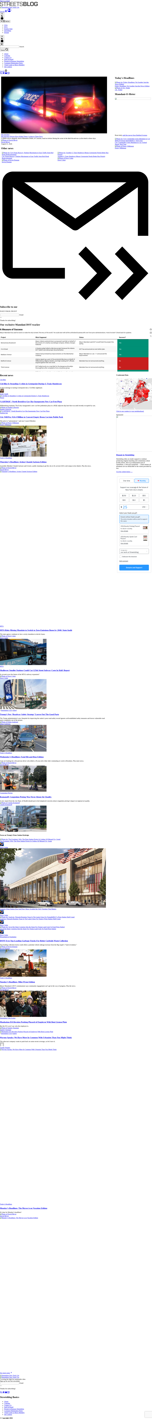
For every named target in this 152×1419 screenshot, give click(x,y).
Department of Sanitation (8, 937)
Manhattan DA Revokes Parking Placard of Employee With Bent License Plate (33, 1022)
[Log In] (9, 11)
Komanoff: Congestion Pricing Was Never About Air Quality (26, 797)
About (6, 54)
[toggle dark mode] (2, 16)
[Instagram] (8, 73)
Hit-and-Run (5, 135)
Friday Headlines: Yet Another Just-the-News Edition (132, 86)
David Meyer (5, 142)
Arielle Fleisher (5, 1048)
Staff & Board (8, 59)
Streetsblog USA (6, 710)
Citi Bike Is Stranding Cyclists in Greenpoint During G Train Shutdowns (31, 384)
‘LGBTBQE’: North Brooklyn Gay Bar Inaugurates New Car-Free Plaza (31, 401)
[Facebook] (3, 73)
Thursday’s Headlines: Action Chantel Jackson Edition (23, 462)
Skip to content (5, 1)
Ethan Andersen (5, 724)
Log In (2, 11)
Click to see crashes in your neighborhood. (130, 411)
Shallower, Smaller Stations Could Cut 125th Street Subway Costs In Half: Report (35, 670)
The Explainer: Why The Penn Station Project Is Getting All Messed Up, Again (26, 841)
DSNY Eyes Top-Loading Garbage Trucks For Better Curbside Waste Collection (34, 941)
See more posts (5, 1373)
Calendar (7, 56)
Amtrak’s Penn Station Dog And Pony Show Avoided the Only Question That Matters (28, 909)
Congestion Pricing (6, 793)
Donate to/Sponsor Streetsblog (14, 61)
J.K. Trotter (118, 90)
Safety (15, 710)
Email (21, 315)
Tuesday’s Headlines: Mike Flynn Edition (17, 982)
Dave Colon (62, 160)
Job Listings (8, 67)
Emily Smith (4, 394)
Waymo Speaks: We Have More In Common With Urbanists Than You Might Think (36, 1037)
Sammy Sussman (5, 1030)
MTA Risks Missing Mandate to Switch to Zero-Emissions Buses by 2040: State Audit (36, 630)
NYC (6, 27)
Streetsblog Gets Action (7, 1018)
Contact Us (7, 57)
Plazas (2, 398)
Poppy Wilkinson (120, 148)
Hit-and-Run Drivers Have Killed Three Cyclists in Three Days (22, 136)
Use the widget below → (124, 472)
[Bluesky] (6, 73)
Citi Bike (3, 380)
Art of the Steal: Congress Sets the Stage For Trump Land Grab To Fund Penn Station (28, 929)
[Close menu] (2, 44)
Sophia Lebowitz (5, 409)
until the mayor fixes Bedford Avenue (135, 135)
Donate (6, 32)
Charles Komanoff (6, 805)
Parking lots (4, 413)
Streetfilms (7, 31)
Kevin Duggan (7, 162)
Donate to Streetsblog (125, 455)
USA (6, 25)
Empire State (8, 29)
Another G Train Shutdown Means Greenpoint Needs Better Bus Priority (81, 156)
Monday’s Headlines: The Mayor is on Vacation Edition (23, 1208)
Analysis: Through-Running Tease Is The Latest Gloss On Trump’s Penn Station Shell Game (30, 919)
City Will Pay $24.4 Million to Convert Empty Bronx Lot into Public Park (31, 417)
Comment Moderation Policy (13, 63)
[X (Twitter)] (1, 73)
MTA (2, 626)
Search (22, 47)
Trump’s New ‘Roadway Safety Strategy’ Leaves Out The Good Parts (29, 714)
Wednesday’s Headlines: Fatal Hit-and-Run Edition (22, 757)
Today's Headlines (6, 458)
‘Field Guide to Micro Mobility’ (14, 65)
